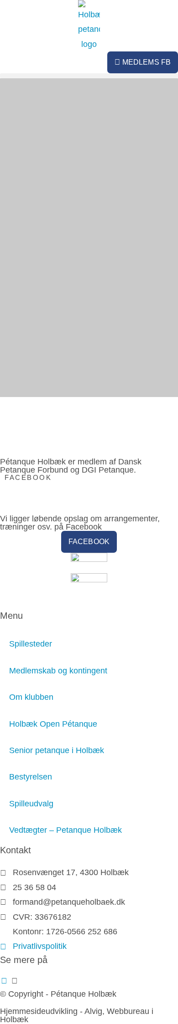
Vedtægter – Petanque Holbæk (65, 830)
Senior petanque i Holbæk (56, 750)
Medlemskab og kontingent (58, 670)
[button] (89, 75)
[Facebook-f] (4, 981)
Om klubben (31, 697)
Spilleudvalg (31, 803)
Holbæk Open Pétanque (53, 724)
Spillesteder (30, 643)
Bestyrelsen (30, 776)
